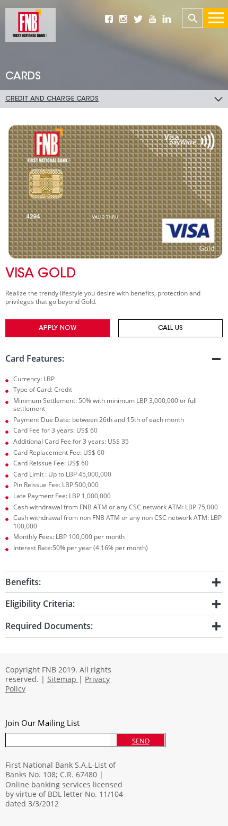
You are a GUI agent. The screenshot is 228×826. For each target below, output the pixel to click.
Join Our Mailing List (42, 723)
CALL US (170, 328)
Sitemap (62, 679)
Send (141, 741)
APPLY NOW (57, 328)
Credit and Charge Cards (52, 99)
